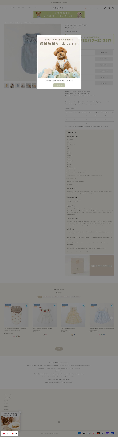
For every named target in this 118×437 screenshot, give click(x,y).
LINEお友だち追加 (59, 85)
